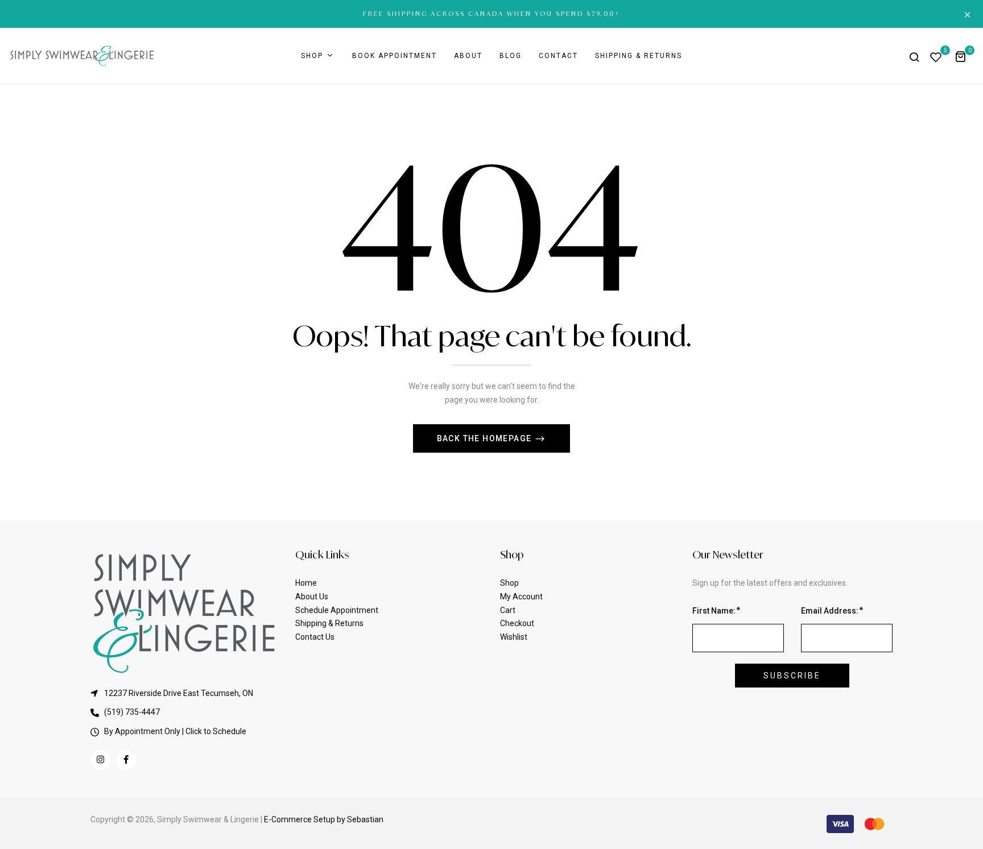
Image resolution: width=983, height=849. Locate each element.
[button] (964, 56)
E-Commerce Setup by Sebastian (323, 819)
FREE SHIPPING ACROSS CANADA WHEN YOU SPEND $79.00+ (492, 14)
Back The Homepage (485, 438)
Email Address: (829, 610)
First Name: (714, 610)
